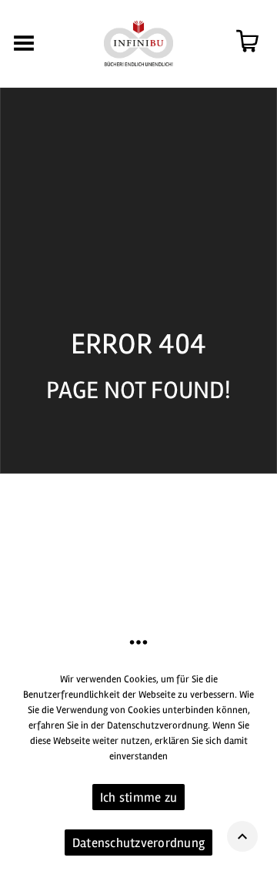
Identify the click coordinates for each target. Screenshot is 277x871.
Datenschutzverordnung (138, 843)
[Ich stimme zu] (257, 765)
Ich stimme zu (138, 797)
